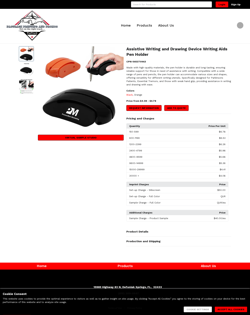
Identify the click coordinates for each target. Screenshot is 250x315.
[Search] (209, 4)
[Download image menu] (119, 50)
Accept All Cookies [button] (231, 309)
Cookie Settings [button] (198, 309)
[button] (178, 118)
